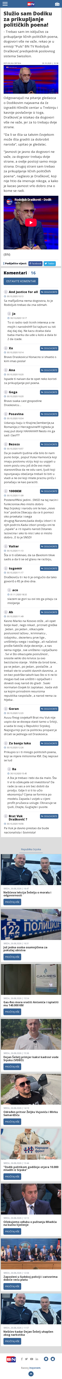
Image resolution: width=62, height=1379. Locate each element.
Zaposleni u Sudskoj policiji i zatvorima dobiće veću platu (30, 1278)
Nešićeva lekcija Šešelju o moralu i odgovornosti (27, 894)
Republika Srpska (31, 849)
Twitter (51, 263)
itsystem (34, 1367)
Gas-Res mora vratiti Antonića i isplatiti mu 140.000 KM (31, 1003)
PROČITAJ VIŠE (12, 902)
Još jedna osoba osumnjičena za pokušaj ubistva (25, 948)
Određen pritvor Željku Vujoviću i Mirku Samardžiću (30, 1113)
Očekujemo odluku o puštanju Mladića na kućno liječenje (30, 1223)
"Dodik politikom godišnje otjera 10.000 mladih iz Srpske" (30, 1168)
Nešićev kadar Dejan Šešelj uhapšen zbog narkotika (28, 1333)
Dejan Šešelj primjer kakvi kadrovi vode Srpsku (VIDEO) (31, 1058)
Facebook (36, 263)
